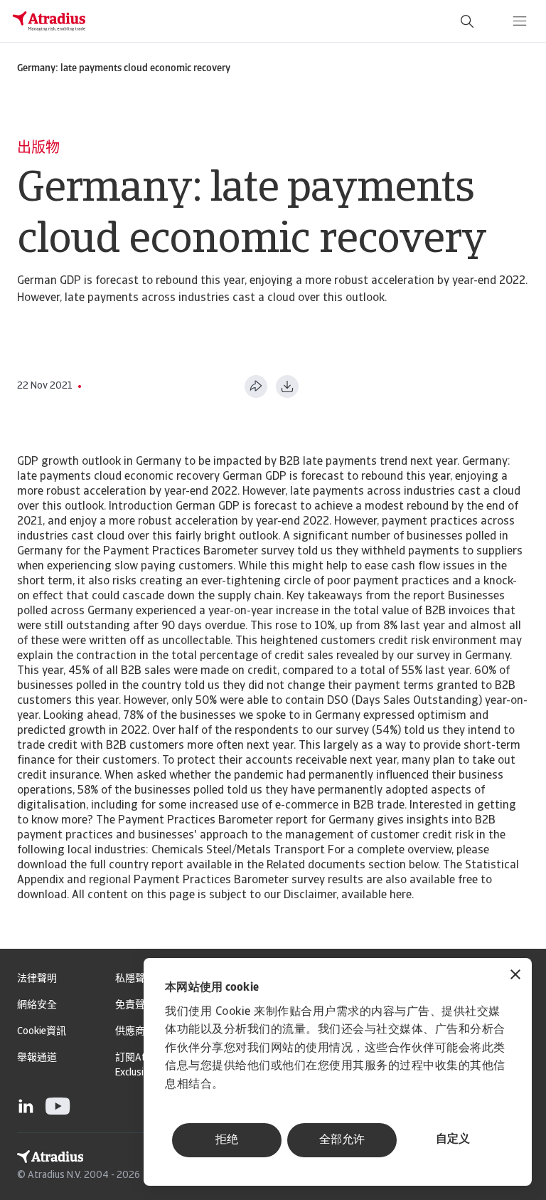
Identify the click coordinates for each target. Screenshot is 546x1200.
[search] (467, 21)
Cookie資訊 (41, 1031)
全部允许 (342, 1140)
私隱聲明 (135, 979)
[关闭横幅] (515, 976)
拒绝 (226, 1140)
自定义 (453, 1139)
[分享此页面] (256, 386)
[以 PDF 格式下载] (287, 386)
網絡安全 (37, 1005)
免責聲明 (135, 1005)
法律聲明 (37, 979)
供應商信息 (140, 1031)
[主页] (49, 21)
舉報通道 (37, 1058)
